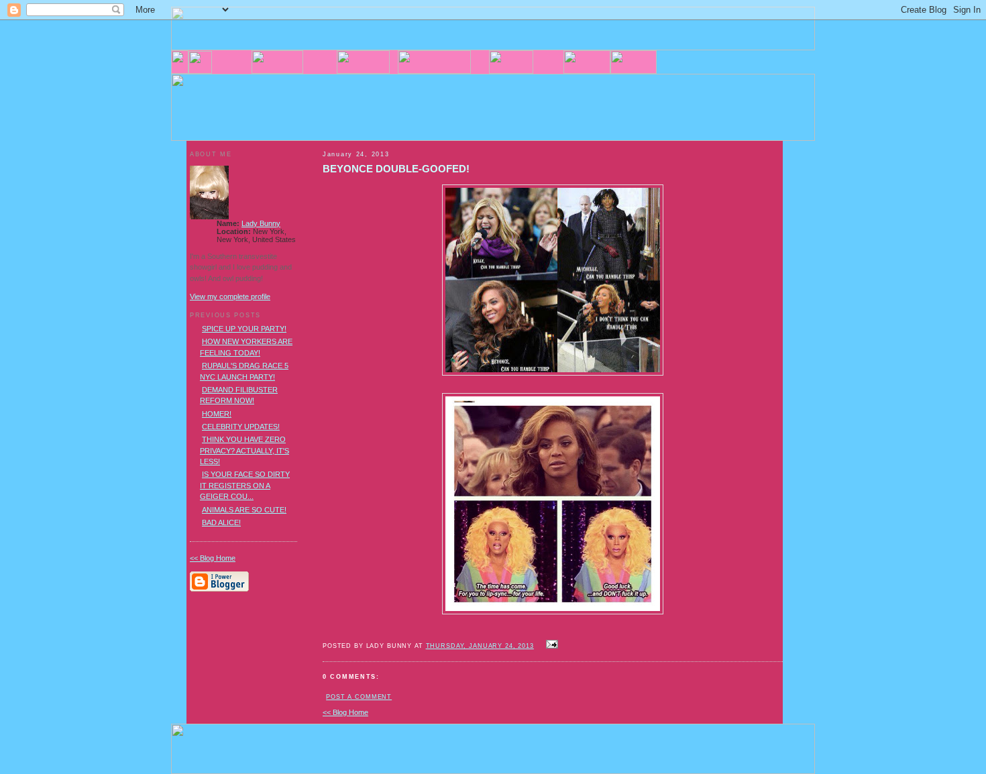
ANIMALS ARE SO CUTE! (244, 510)
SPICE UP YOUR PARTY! (244, 329)
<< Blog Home (345, 712)
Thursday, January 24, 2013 (480, 646)
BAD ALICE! (221, 522)
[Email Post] (550, 645)
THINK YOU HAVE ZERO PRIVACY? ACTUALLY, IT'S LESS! (244, 450)
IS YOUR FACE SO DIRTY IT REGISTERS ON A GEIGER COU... (245, 485)
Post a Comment (359, 697)
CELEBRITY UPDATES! (241, 427)
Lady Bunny (260, 223)
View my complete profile (230, 296)
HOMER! (216, 414)
